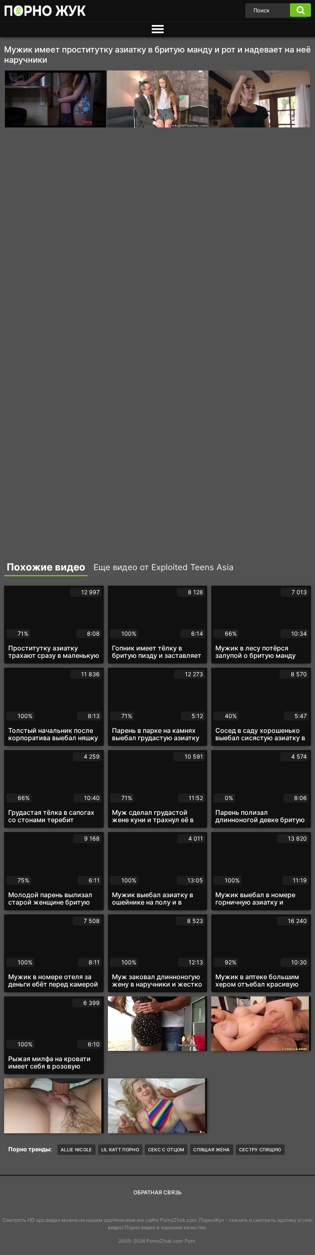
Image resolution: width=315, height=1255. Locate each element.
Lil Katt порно (120, 1150)
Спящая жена (211, 1150)
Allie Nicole (76, 1150)
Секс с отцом (166, 1150)
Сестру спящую (260, 1150)
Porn (190, 1241)
